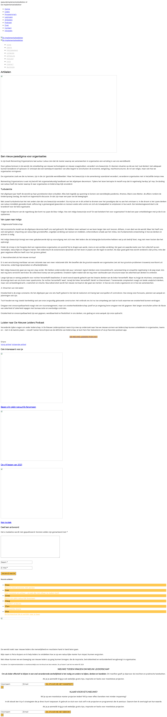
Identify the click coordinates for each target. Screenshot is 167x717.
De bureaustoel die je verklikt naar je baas (22, 614)
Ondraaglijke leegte (13, 609)
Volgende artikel (19, 344)
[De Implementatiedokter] (12, 38)
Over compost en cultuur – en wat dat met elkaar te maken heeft (32, 593)
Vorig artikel (6, 344)
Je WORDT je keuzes (13, 603)
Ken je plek (6, 522)
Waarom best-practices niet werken (20, 587)
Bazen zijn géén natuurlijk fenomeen (18, 407)
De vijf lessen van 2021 (11, 465)
